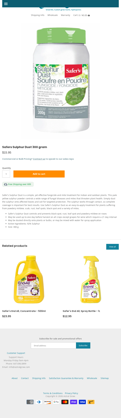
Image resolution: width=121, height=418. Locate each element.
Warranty (65, 15)
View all (112, 246)
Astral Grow (69, 396)
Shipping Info (37, 15)
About (15, 378)
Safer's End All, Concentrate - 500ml (24, 311)
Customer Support (16, 353)
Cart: (80, 15)
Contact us (39, 158)
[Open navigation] (6, 4)
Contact (25, 378)
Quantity (6, 168)
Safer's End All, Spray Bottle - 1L (81, 311)
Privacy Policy (71, 393)
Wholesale (53, 15)
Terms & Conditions (53, 393)
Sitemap (105, 378)
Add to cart (39, 173)
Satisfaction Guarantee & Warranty (66, 378)
